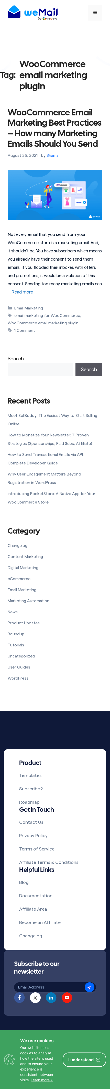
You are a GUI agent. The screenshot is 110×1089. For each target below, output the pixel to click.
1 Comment (24, 330)
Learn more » (42, 1080)
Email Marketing (28, 308)
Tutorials (16, 645)
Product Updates (24, 623)
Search (16, 358)
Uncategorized (21, 656)
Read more (22, 292)
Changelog (17, 546)
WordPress (18, 678)
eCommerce (19, 579)
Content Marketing (25, 557)
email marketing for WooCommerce (47, 316)
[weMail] (33, 12)
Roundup (16, 634)
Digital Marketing (23, 568)
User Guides (19, 667)
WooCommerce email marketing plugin (43, 323)
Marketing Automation (28, 601)
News (13, 612)
